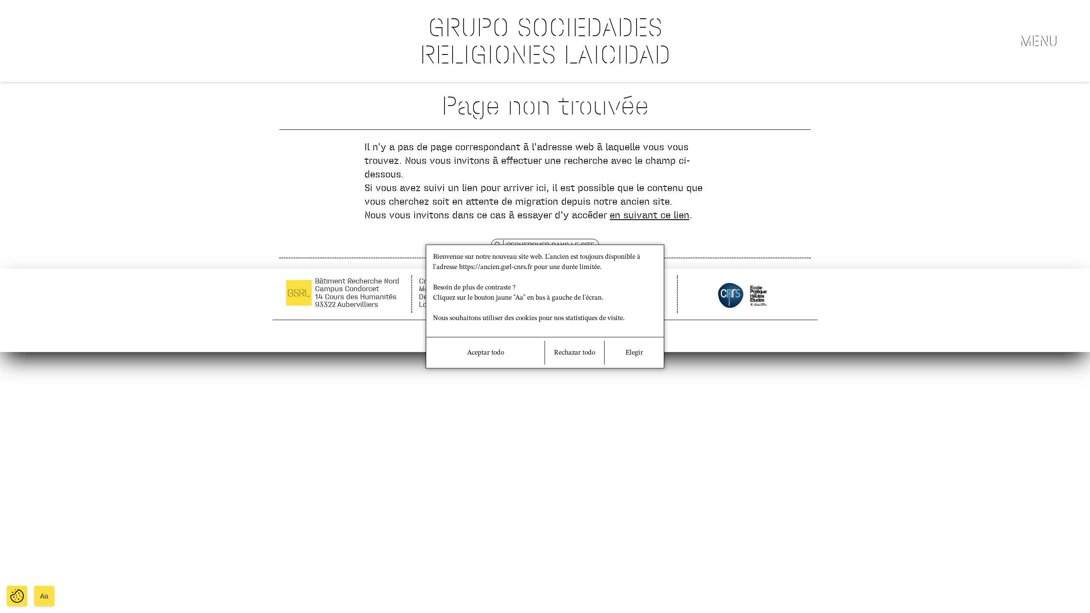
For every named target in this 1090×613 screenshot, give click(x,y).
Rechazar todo (574, 352)
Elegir (634, 352)
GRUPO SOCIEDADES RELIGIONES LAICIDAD (545, 40)
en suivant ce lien (649, 215)
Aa (44, 596)
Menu (1039, 40)
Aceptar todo (485, 352)
